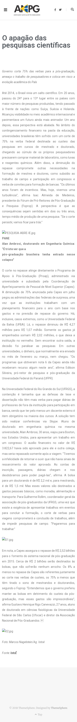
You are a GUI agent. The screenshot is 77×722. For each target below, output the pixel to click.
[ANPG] (26, 10)
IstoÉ (13, 653)
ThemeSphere (59, 707)
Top (39, 714)
